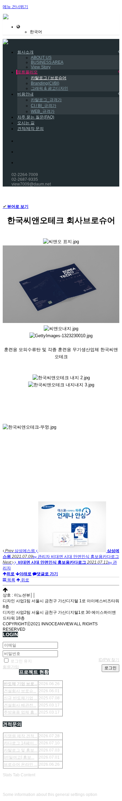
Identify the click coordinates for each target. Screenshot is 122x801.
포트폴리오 (27, 72)
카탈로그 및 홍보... (20, 750)
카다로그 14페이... (20, 743)
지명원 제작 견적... (20, 736)
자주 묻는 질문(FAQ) (35, 117)
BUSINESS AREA (47, 62)
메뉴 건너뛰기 (15, 6)
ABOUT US (41, 57)
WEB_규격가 (43, 111)
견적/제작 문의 (30, 128)
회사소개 (25, 52)
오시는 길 (26, 123)
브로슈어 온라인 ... (20, 764)
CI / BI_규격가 (43, 105)
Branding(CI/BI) (45, 83)
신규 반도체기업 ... (20, 698)
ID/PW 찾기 (109, 659)
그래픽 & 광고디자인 (49, 88)
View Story (40, 67)
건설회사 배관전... (20, 705)
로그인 (110, 668)
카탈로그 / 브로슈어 (48, 77)
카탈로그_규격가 (46, 100)
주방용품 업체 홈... (20, 712)
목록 (10, 580)
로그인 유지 (20, 661)
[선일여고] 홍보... (19, 757)
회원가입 (11, 667)
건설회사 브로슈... (20, 691)
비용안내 (25, 94)
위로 (24, 580)
